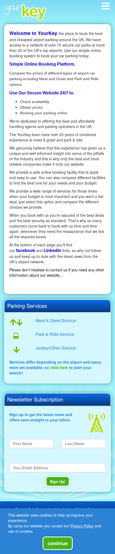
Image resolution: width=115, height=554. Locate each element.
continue (58, 543)
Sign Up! (58, 481)
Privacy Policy (82, 525)
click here (59, 367)
